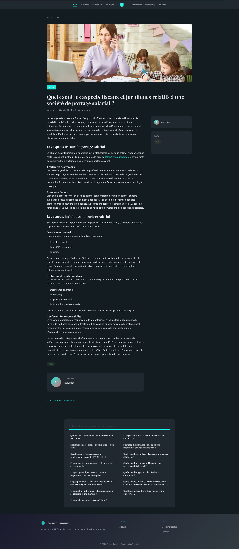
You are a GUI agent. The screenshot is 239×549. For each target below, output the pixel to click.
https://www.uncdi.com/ (117, 157)
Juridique (109, 4)
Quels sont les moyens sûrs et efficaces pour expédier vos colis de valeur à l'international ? (145, 483)
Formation (97, 4)
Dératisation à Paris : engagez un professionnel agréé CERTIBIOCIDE (88, 455)
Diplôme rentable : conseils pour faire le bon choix (92, 446)
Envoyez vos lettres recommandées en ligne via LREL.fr (144, 437)
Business (85, 4)
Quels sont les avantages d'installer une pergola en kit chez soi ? (142, 464)
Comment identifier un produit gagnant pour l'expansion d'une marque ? (92, 492)
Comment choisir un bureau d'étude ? (88, 500)
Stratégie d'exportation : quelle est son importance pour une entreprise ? (141, 446)
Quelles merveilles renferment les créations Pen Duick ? (91, 437)
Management (136, 4)
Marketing (150, 4)
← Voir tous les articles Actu (61, 400)
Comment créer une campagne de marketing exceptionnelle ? (92, 464)
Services (162, 4)
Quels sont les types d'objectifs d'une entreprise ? (141, 474)
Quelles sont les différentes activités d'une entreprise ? (143, 492)
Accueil (50, 17)
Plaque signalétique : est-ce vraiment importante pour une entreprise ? (88, 474)
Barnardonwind (58, 523)
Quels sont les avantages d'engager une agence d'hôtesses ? (145, 455)
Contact (165, 531)
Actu (75, 4)
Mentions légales (169, 527)
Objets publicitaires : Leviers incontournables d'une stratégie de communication (92, 483)
